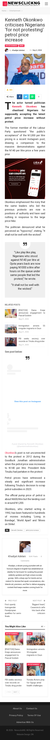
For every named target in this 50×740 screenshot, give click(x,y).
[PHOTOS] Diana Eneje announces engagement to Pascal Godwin (32, 313)
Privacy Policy (16, 715)
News (22, 45)
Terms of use (34, 715)
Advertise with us (25, 722)
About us (17, 708)
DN (32, 734)
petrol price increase (32, 530)
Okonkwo (10, 452)
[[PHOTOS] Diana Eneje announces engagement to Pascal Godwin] (11, 313)
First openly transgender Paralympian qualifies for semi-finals (13, 610)
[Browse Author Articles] (25, 546)
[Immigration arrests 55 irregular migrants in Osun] (11, 328)
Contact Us (31, 708)
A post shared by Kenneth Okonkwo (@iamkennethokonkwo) (27, 445)
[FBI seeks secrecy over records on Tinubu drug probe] (11, 341)
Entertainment (12, 45)
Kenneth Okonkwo (24, 106)
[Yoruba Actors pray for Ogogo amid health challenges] (36, 669)
